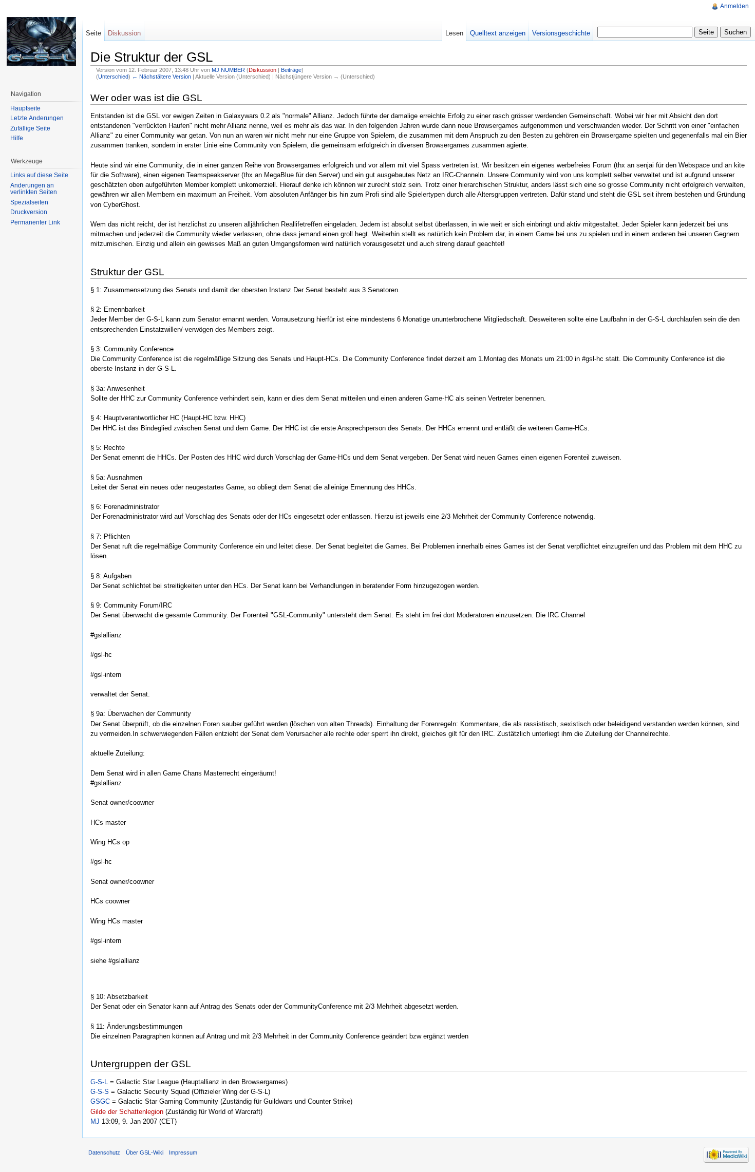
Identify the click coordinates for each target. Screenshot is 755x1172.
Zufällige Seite (30, 128)
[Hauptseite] (41, 41)
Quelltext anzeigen (497, 33)
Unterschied (113, 76)
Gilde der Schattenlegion (126, 1112)
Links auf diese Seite (39, 175)
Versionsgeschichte (561, 33)
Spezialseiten (29, 202)
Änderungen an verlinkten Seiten (33, 189)
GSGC (100, 1101)
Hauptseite (25, 108)
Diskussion (262, 70)
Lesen (454, 33)
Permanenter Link (35, 222)
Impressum (183, 1152)
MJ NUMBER (228, 70)
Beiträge (291, 70)
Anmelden (734, 6)
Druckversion (28, 212)
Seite (93, 33)
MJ (95, 1121)
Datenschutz (104, 1152)
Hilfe (16, 138)
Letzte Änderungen (37, 118)
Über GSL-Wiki (144, 1152)
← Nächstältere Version (161, 76)
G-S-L (99, 1082)
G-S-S (99, 1091)
